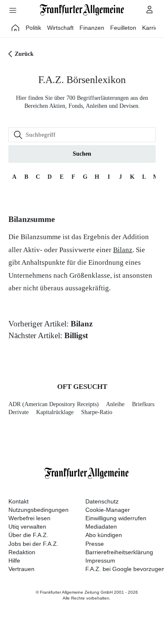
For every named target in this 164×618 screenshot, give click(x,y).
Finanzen (91, 27)
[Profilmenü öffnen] (150, 9)
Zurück (24, 54)
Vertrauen (21, 569)
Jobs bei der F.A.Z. (33, 543)
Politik (33, 27)
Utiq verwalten (27, 526)
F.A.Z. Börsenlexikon (82, 79)
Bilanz (122, 250)
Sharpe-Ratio (96, 412)
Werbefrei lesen (29, 518)
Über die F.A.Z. (28, 535)
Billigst (76, 335)
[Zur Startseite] (82, 10)
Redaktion (21, 552)
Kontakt (18, 501)
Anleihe (115, 404)
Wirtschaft (60, 27)
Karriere (153, 27)
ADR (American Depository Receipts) (53, 404)
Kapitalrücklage (55, 412)
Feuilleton (123, 27)
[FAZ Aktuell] (15, 27)
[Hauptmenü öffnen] (12, 10)
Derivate (18, 412)
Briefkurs (143, 404)
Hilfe (14, 560)
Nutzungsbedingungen (38, 509)
